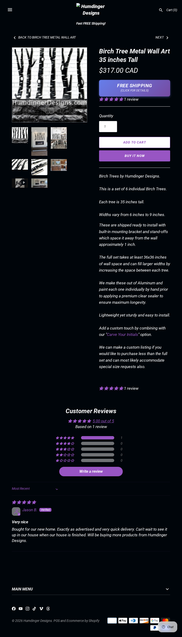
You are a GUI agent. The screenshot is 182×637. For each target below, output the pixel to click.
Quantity (106, 115)
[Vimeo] (41, 609)
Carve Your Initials (122, 334)
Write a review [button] (91, 471)
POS (57, 621)
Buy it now (135, 156)
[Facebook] (14, 609)
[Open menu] (10, 9)
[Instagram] (27, 609)
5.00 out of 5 (103, 421)
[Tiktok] (34, 609)
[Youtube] (21, 609)
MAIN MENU (22, 589)
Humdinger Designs (37, 621)
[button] (77, 85)
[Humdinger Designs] (91, 9)
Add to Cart (134, 142)
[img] (24, 502)
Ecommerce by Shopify (83, 621)
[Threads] (48, 609)
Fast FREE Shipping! (91, 24)
